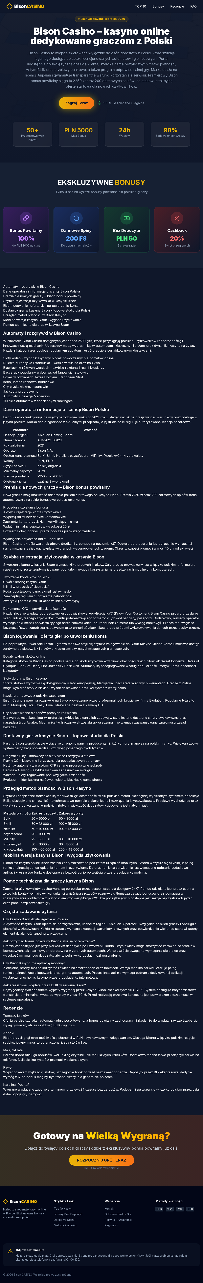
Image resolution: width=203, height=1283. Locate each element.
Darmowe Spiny (64, 1219)
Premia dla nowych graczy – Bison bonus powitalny (42, 296)
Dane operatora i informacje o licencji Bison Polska (41, 291)
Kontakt (109, 1208)
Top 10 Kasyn (63, 1208)
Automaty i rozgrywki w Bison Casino (31, 287)
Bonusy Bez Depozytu (68, 1214)
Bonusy (158, 6)
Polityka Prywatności (118, 1219)
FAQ (193, 6)
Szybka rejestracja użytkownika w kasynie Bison (39, 301)
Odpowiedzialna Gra (118, 1214)
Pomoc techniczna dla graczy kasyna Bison (36, 325)
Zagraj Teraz (76, 103)
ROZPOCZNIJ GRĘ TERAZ (101, 1160)
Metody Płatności (65, 1225)
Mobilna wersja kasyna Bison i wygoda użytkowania (42, 320)
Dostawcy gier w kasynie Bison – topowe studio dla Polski (46, 310)
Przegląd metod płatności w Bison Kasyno (34, 315)
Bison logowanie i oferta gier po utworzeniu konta (41, 306)
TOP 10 (140, 6)
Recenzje (177, 6)
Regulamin (111, 1225)
